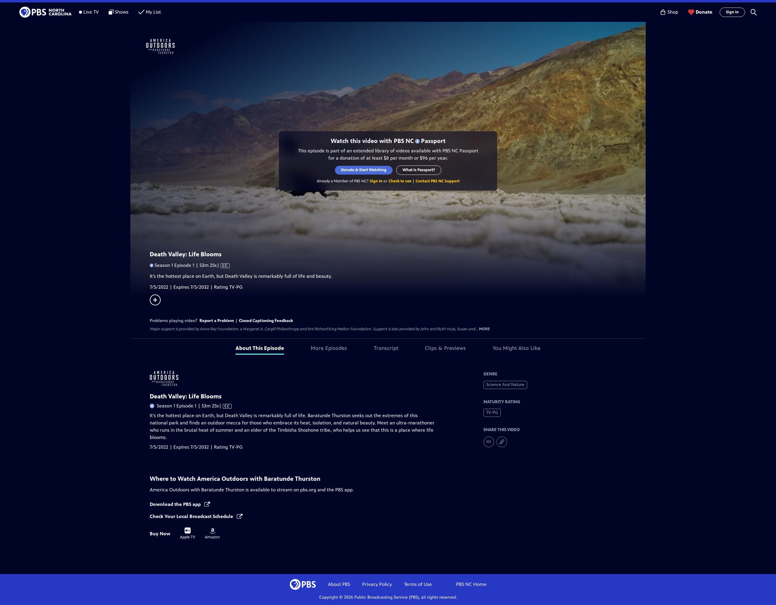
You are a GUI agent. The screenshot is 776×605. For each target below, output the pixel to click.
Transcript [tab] (386, 348)
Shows (122, 12)
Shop (672, 12)
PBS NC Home (471, 584)
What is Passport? (419, 170)
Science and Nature (505, 384)
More (484, 329)
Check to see (400, 181)
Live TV (91, 12)
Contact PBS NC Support (438, 181)
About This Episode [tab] (260, 348)
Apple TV (187, 533)
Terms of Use (418, 584)
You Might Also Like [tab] (516, 348)
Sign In (732, 12)
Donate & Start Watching (363, 170)
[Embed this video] (488, 442)
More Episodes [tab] (329, 348)
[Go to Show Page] (396, 46)
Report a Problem (216, 320)
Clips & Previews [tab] (445, 348)
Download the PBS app (176, 504)
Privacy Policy (377, 584)
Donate (704, 12)
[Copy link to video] (502, 442)
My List (153, 12)
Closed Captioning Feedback (266, 320)
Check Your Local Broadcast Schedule (192, 516)
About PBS (339, 584)
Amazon (212, 534)
